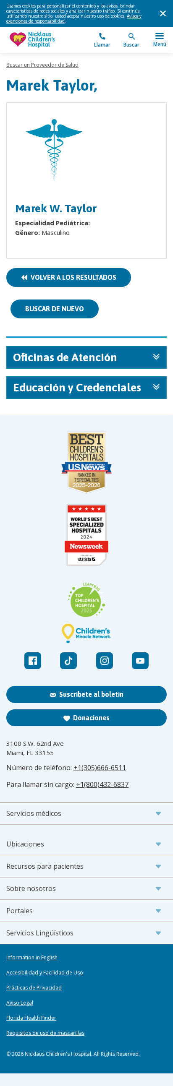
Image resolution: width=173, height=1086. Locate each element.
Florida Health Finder (31, 1018)
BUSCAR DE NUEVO (54, 309)
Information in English (32, 957)
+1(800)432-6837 (102, 784)
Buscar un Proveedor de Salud (42, 64)
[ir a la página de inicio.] (46, 40)
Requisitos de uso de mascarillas (45, 1033)
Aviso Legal (19, 1003)
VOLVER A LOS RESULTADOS (71, 277)
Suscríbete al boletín (91, 694)
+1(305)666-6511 (99, 767)
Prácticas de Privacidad (34, 987)
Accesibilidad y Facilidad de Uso (44, 972)
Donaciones (91, 717)
